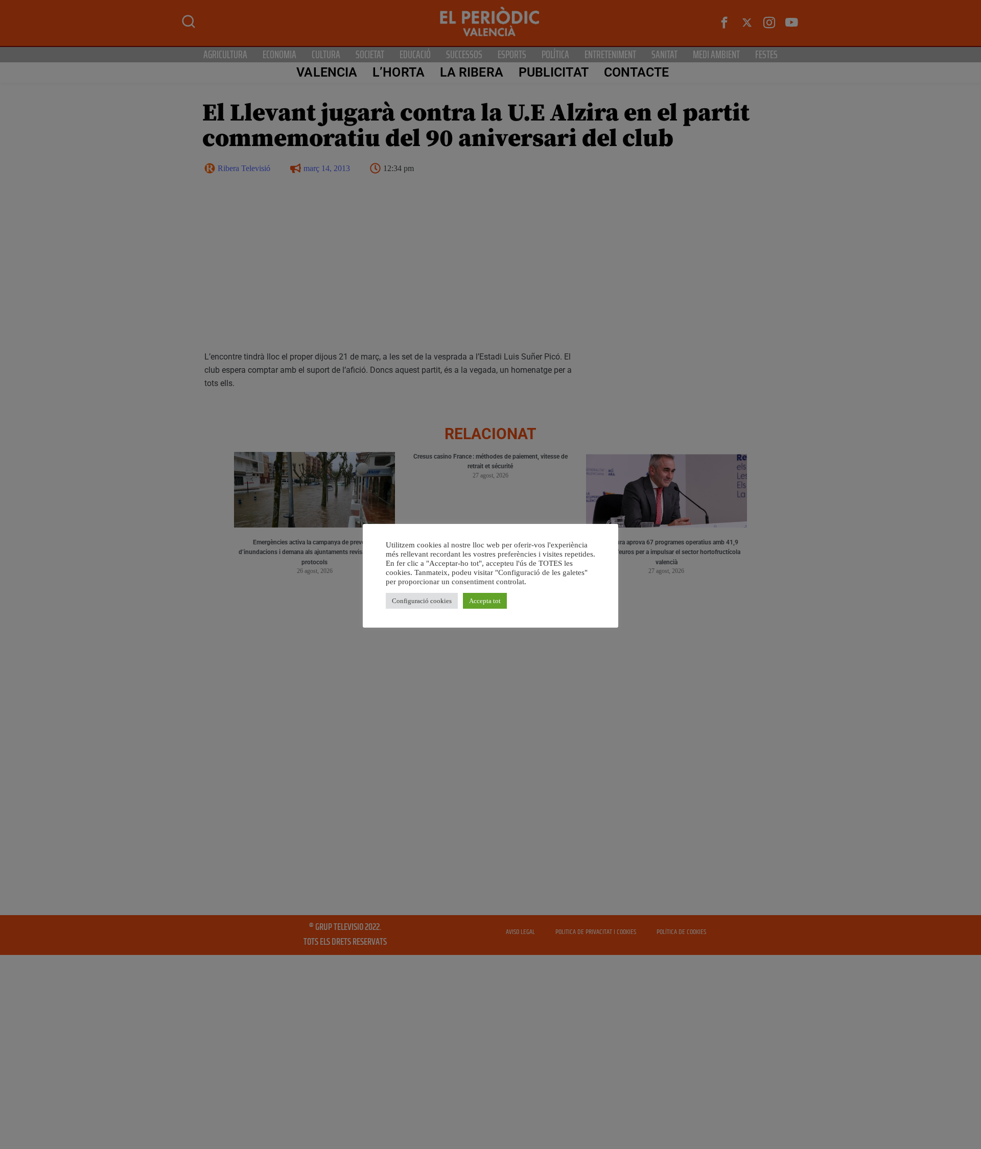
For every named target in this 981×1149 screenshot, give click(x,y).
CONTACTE (636, 72)
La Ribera (471, 72)
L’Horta (398, 72)
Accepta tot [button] (485, 601)
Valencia (326, 72)
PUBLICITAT (554, 72)
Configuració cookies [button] (422, 601)
